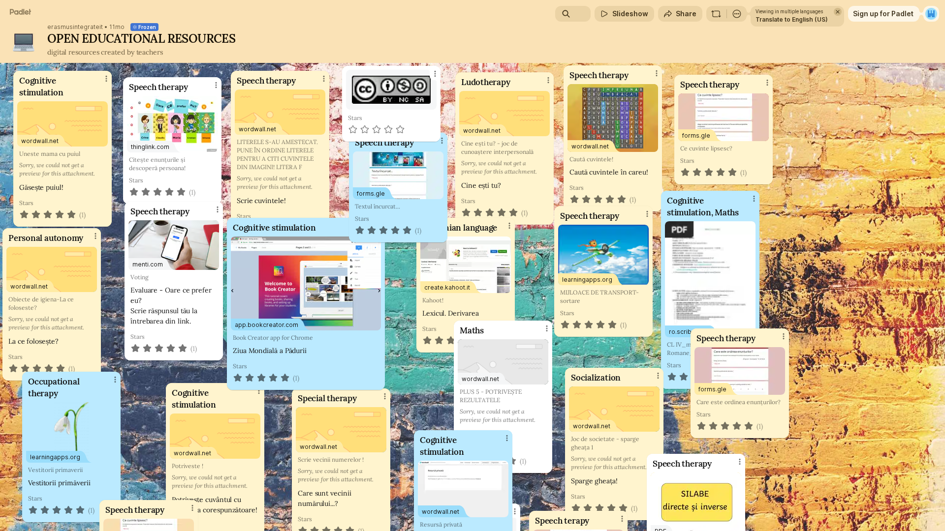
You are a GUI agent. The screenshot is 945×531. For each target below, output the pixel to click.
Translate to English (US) (792, 19)
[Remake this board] (716, 14)
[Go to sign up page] (931, 14)
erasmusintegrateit (75, 27)
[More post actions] (435, 73)
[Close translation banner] (838, 12)
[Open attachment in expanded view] (391, 90)
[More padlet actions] (737, 14)
